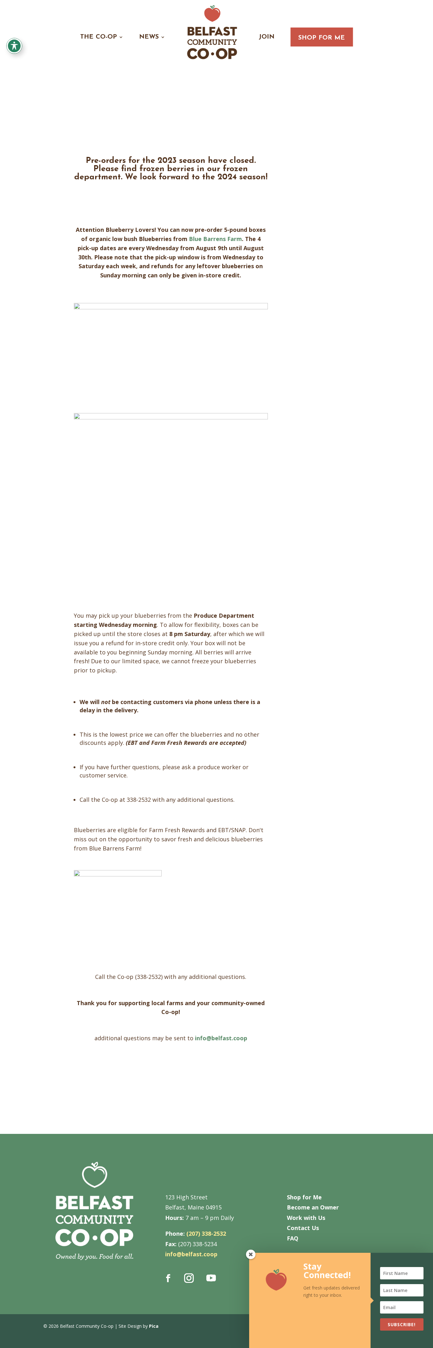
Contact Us (303, 1228)
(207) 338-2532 (206, 1233)
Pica (153, 1326)
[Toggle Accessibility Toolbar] (14, 45)
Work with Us (306, 1217)
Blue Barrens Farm (215, 239)
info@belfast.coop (221, 1038)
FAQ (292, 1238)
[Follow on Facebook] (168, 1278)
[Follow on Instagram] (188, 1278)
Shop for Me (321, 38)
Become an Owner (313, 1207)
